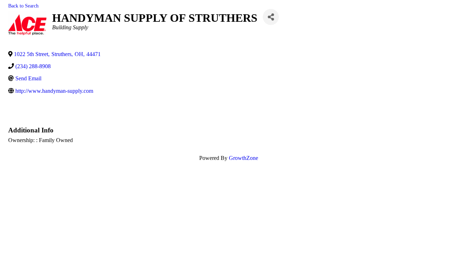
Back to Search (23, 6)
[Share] (271, 17)
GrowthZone (243, 158)
